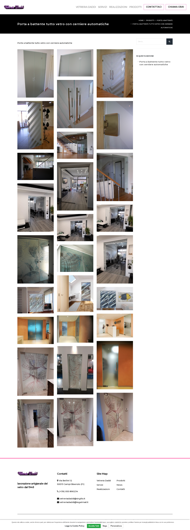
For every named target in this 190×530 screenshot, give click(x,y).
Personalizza (116, 526)
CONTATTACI (154, 7)
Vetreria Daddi (86, 7)
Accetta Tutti (93, 526)
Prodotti (135, 7)
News (119, 485)
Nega (105, 526)
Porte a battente (165, 20)
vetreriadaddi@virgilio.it (72, 498)
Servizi (102, 7)
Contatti (121, 489)
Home (141, 20)
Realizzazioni (118, 7)
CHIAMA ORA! (176, 7)
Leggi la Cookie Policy (74, 526)
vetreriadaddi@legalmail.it (74, 502)
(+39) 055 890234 (68, 491)
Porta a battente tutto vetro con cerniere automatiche (154, 63)
